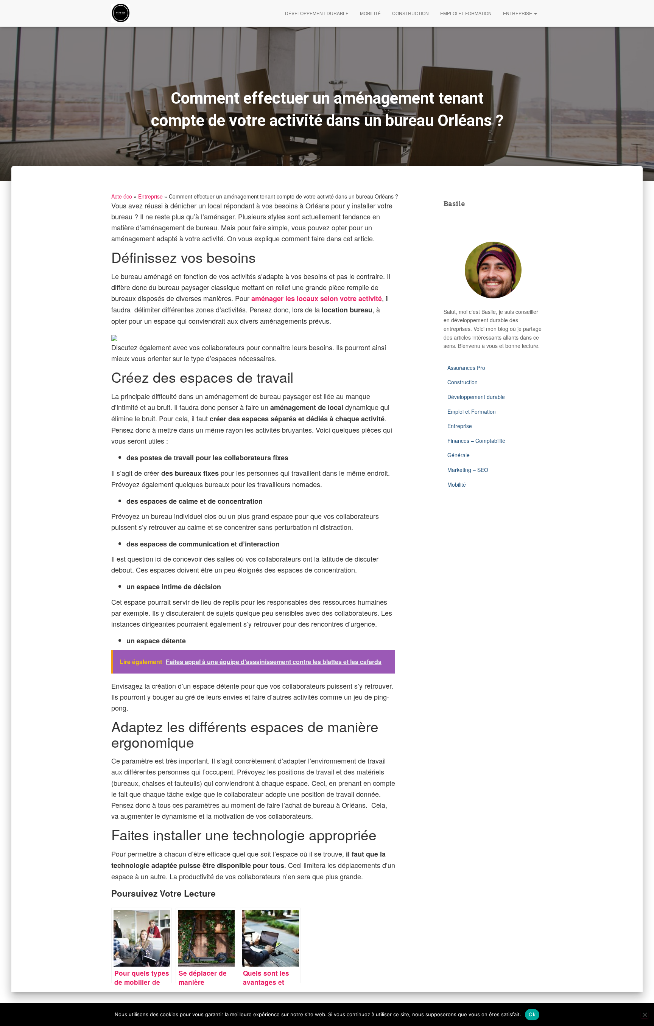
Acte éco (121, 196)
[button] (535, 13)
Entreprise (518, 13)
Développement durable (317, 13)
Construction (410, 13)
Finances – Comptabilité (476, 440)
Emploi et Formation (466, 13)
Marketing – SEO (467, 469)
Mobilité (370, 13)
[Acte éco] (121, 13)
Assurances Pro (466, 367)
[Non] (644, 1014)
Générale (458, 455)
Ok (532, 1014)
